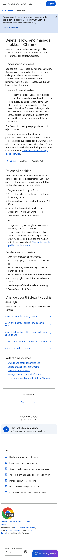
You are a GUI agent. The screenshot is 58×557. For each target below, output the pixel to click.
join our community (14, 530)
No (35, 402)
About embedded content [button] (18, 348)
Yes (22, 402)
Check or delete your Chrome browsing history (30, 469)
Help (7, 450)
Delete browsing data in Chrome (23, 366)
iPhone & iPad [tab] (37, 161)
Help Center (7, 11)
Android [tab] (24, 161)
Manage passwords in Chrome (22, 481)
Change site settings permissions (24, 363)
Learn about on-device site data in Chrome (29, 378)
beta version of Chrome (24, 527)
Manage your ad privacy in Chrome (24, 374)
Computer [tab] (11, 161)
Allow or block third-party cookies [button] (22, 316)
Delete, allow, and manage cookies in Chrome (30, 475)
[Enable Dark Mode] (25, 551)
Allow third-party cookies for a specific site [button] (24, 324)
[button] (4, 4)
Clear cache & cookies (19, 370)
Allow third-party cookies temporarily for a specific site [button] (26, 333)
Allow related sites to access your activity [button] (26, 341)
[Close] (55, 17)
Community (21, 11)
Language (11, 548)
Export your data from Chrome (23, 463)
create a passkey (10, 27)
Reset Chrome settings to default (24, 487)
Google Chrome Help (20, 3)
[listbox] (13, 552)
